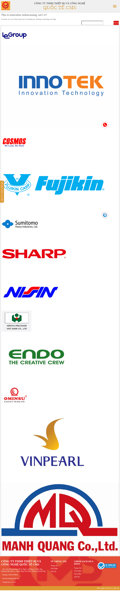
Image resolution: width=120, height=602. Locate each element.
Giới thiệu (54, 568)
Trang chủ (54, 565)
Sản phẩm (77, 574)
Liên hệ (53, 571)
